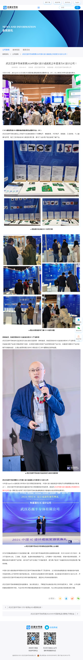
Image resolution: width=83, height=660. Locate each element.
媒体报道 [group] (16, 50)
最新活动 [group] (26, 50)
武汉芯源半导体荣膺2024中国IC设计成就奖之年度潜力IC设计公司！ (45, 54)
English (77, 2)
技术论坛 (67, 2)
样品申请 (57, 2)
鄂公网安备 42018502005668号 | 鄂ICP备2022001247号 (54, 655)
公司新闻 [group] (5, 50)
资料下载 (47, 2)
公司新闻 (15, 54)
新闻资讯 (5, 54)
